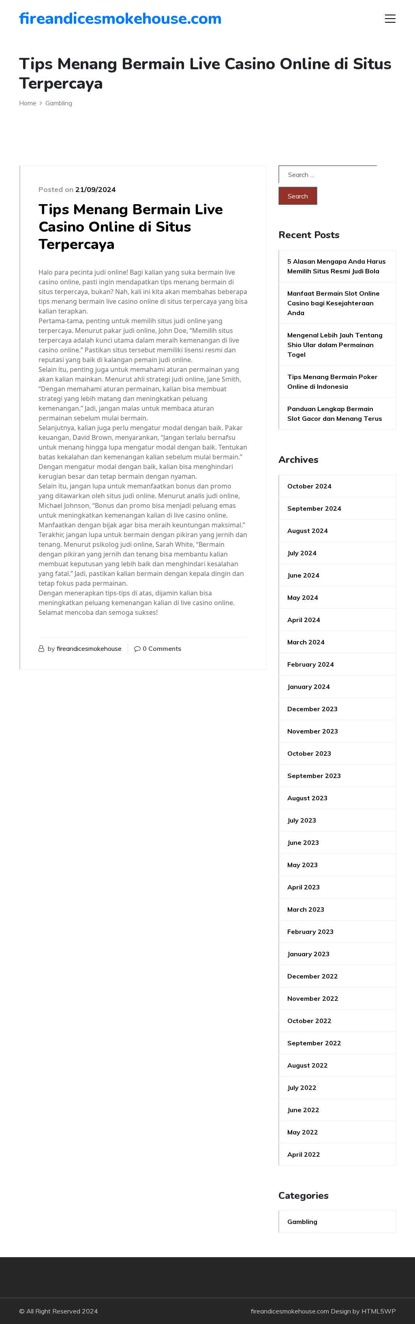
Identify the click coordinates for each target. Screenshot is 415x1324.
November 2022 (312, 998)
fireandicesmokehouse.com (65, 19)
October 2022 (309, 1021)
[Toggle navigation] (390, 18)
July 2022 (302, 1087)
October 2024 (309, 486)
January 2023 (308, 954)
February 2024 (310, 664)
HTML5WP (379, 1311)
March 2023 (306, 909)
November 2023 (312, 731)
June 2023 (303, 842)
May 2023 (302, 865)
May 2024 (302, 597)
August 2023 (307, 798)
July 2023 (302, 820)
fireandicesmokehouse (89, 648)
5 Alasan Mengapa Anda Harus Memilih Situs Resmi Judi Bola (336, 266)
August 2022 (307, 1065)
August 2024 (307, 531)
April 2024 (303, 620)
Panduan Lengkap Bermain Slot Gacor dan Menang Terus (334, 413)
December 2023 (312, 709)
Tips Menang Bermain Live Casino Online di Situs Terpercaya (131, 227)
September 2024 (314, 508)
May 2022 (302, 1132)
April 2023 (303, 887)
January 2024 (308, 686)
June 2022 (303, 1110)
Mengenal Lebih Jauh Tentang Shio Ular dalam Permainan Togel (335, 344)
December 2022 (312, 976)
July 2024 (302, 553)
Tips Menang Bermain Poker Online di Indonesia (332, 381)
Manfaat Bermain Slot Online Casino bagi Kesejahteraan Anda (333, 303)
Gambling (302, 1221)
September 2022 (314, 1043)
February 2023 (310, 931)
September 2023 (314, 776)
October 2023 (309, 753)
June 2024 (303, 575)
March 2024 (306, 642)
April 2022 (303, 1154)
